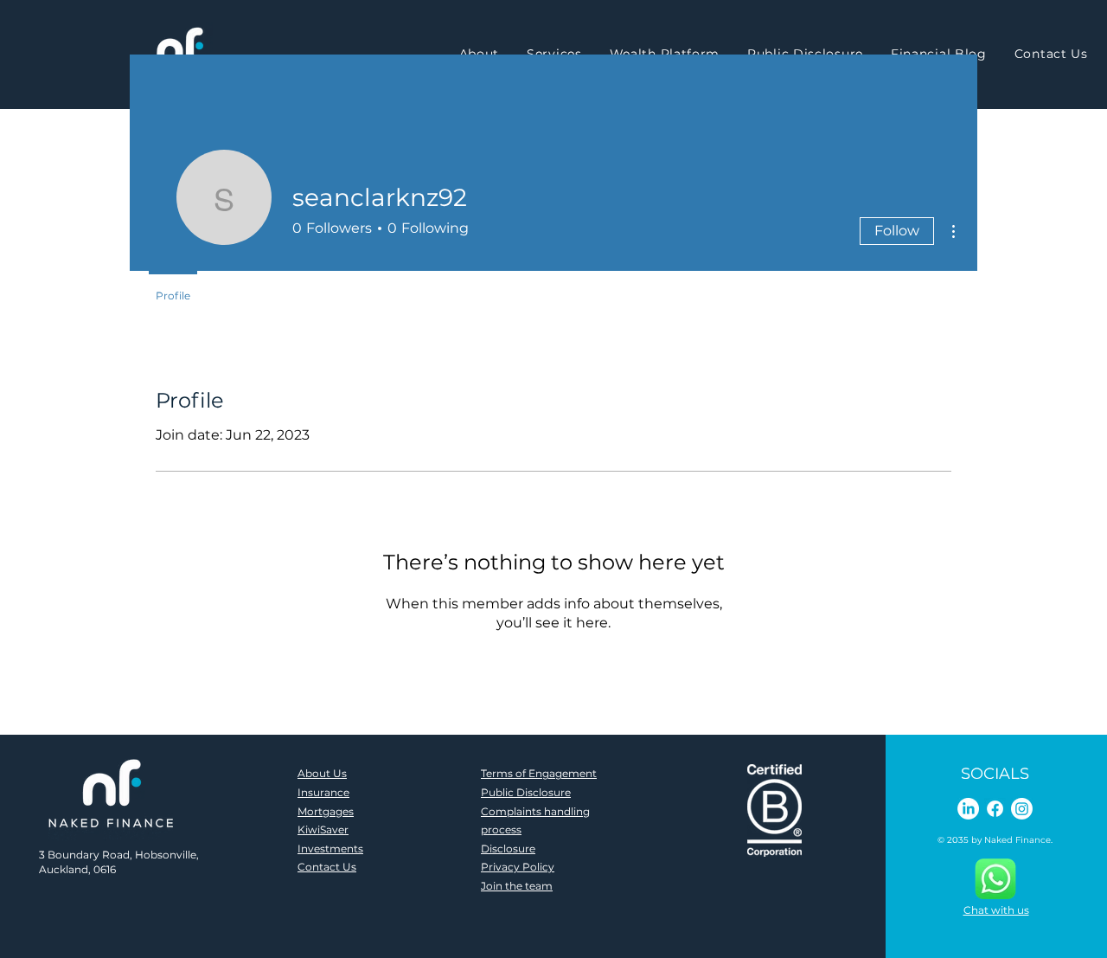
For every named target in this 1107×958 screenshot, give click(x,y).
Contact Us (327, 866)
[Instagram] (1022, 809)
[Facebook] (995, 809)
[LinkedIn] (968, 809)
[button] (554, 53)
